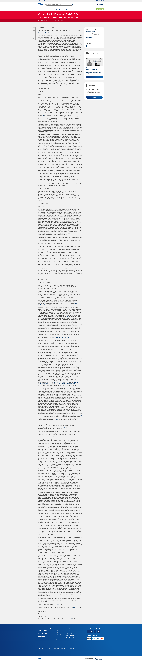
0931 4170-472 (43, 634)
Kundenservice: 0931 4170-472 (96, 0)
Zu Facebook (94, 97)
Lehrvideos (77, 17)
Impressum (40, 648)
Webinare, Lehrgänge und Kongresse (74, 643)
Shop (73, 9)
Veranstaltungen (62, 17)
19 (71, 618)
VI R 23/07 (56, 337)
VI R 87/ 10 (77, 303)
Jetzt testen (100, 9)
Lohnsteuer (50, 20)
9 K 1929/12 (43, 33)
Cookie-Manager (56, 648)
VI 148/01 (40, 58)
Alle (39, 20)
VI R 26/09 (76, 382)
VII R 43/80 (63, 427)
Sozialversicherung (58, 20)
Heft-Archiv (54, 17)
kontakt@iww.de (41, 636)
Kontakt (57, 632)
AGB (45, 648)
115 (74, 607)
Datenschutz (49, 648)
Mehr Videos (94, 77)
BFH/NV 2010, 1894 (43, 384)
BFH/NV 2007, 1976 (70, 384)
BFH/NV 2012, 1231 (42, 305)
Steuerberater (69, 632)
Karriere (58, 636)
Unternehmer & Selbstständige (72, 637)
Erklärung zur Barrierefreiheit (68, 648)
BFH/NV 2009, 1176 (64, 337)
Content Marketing (70, 645)
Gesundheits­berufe (70, 635)
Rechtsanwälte (69, 634)
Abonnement (70, 17)
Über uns (58, 638)
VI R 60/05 (62, 384)
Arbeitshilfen (47, 17)
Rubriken (41, 17)
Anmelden (101, 4)
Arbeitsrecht (44, 20)
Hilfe (103, 0)
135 (58, 604)
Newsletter (58, 634)
